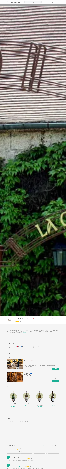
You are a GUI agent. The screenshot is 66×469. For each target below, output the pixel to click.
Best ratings (51, 445)
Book (56, 368)
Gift (47, 368)
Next (62, 159)
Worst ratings (56, 445)
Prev (3, 159)
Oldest (47, 445)
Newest (44, 445)
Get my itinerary (9, 422)
